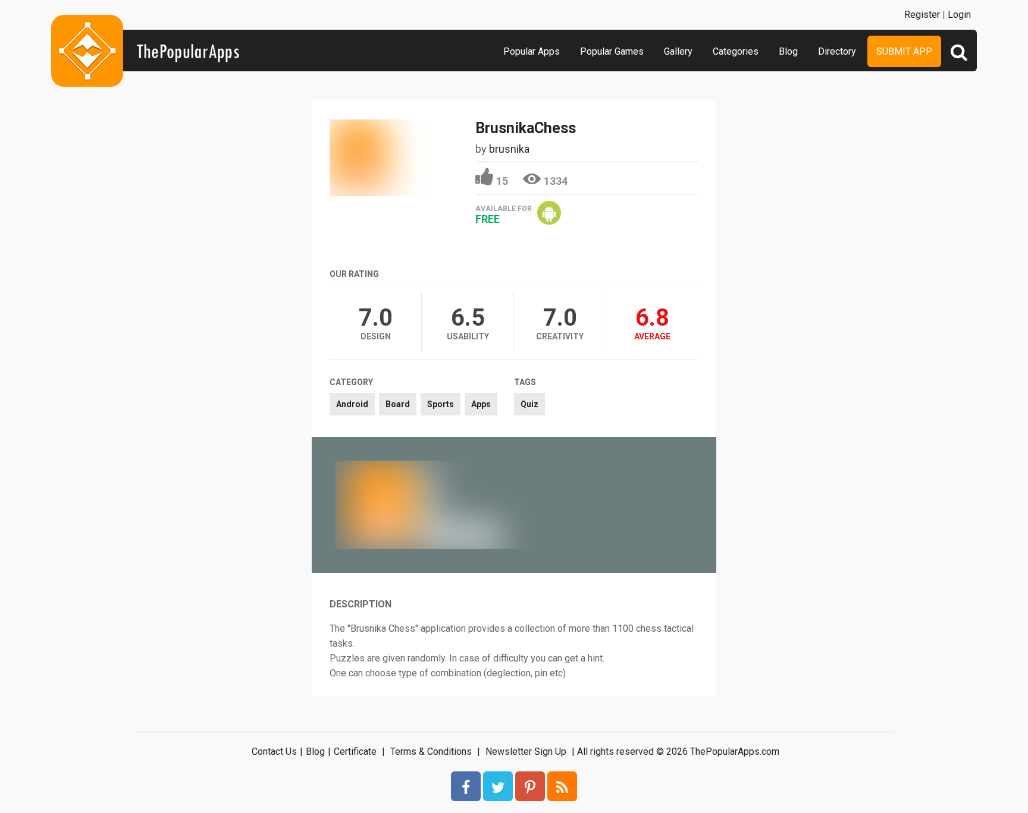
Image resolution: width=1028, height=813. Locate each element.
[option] (425, 505)
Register (922, 14)
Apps (481, 404)
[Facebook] (466, 786)
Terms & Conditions (431, 751)
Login (959, 14)
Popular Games (612, 51)
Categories (736, 51)
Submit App (904, 51)
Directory (837, 51)
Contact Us (274, 751)
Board (398, 404)
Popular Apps (531, 51)
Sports (440, 404)
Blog (788, 51)
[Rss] (562, 786)
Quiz (529, 404)
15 (502, 181)
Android (352, 404)
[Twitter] (498, 786)
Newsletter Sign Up (525, 751)
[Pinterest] (530, 786)
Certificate (355, 751)
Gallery (678, 51)
